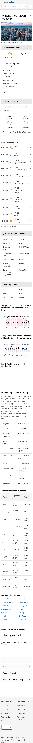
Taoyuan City (7, 609)
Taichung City (23, 602)
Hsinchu (5, 606)
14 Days (22, 107)
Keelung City (23, 606)
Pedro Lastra (11, 42)
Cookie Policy (22, 713)
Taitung (21, 613)
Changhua (22, 619)
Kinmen (21, 609)
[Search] (25, 6)
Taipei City (6, 599)
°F (25, 57)
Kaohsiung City (8, 602)
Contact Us (21, 705)
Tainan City (22, 599)
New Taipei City (24, 616)
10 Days (14, 107)
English (7, 727)
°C (22, 57)
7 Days (6, 107)
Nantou (5, 613)
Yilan (4, 623)
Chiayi (5, 619)
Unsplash (19, 42)
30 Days (6, 110)
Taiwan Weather (7, 2)
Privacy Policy (22, 709)
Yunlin (5, 616)
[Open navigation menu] (30, 6)
